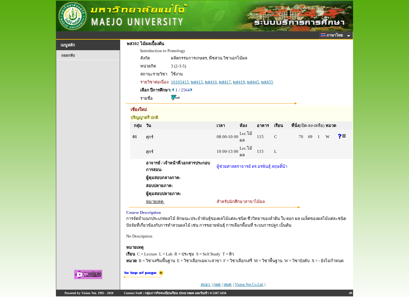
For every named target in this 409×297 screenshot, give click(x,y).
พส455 (267, 82)
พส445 (253, 82)
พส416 (211, 82)
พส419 (239, 82)
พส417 (225, 82)
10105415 (180, 82)
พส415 (197, 82)
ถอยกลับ (68, 55)
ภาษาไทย (335, 35)
